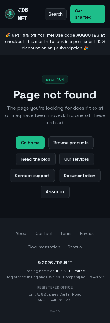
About (22, 233)
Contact (44, 233)
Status (75, 247)
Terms (66, 233)
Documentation (44, 247)
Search (56, 14)
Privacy (87, 233)
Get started (83, 14)
